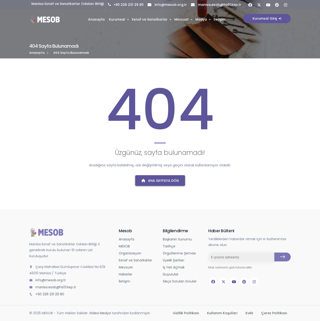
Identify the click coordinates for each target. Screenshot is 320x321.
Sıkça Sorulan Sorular (180, 281)
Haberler (125, 274)
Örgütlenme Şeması (179, 253)
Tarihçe (169, 246)
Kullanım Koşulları (222, 313)
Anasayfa (96, 19)
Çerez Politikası (274, 313)
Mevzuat (181, 19)
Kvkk (250, 313)
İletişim (219, 19)
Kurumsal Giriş (265, 18)
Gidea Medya (100, 313)
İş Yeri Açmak (174, 267)
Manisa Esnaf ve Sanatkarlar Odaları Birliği (67, 3)
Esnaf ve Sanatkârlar (135, 260)
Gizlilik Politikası (186, 313)
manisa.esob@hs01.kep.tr (219, 4)
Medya (201, 19)
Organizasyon (130, 253)
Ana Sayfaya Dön (163, 180)
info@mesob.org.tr (170, 4)
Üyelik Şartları (173, 260)
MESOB (124, 246)
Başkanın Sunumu (177, 239)
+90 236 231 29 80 (128, 4)
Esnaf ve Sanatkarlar (149, 19)
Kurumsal (117, 19)
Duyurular (171, 274)
